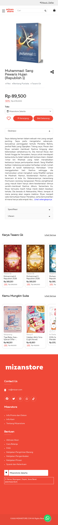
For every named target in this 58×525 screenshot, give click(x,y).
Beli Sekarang (43, 118)
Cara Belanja (12, 444)
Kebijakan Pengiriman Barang (19, 452)
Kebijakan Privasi (14, 460)
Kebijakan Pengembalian (17, 456)
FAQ (8, 448)
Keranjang (24, 118)
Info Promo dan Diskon (16, 415)
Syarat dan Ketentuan (16, 464)
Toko (7, 107)
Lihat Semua (50, 235)
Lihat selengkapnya (43, 200)
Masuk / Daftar (47, 3)
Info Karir (10, 419)
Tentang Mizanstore (15, 423)
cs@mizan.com (15, 390)
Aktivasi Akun (12, 440)
